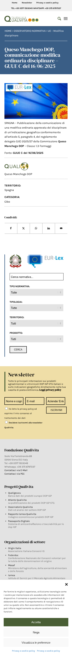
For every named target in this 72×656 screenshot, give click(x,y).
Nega (36, 632)
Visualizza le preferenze (36, 642)
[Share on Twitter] (23, 228)
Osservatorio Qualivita (20, 507)
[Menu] (66, 18)
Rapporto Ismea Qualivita (22, 514)
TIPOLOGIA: (16, 301)
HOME (8, 30)
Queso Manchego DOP (18, 174)
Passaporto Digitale (19, 521)
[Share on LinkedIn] (48, 228)
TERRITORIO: (17, 317)
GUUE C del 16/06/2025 (28, 153)
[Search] (57, 18)
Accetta (36, 622)
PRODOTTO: (16, 332)
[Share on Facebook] (11, 228)
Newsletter (27, 2)
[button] (66, 584)
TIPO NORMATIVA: (20, 286)
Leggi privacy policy (50, 389)
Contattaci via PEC (14, 473)
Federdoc (13, 555)
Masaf (11, 565)
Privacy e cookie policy (23, 651)
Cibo (7, 201)
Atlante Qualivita (17, 499)
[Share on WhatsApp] (36, 228)
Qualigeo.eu (14, 492)
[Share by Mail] (61, 228)
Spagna (9, 190)
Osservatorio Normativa (30, 30)
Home (14, 2)
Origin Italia (14, 548)
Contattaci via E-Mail (16, 470)
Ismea (11, 575)
